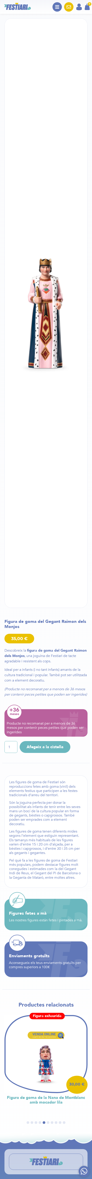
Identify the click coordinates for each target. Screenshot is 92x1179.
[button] (28, 1122)
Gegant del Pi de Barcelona (56, 873)
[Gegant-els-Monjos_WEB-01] (46, 313)
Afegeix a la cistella (45, 747)
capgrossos (53, 815)
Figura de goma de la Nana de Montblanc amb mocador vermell (46, 1100)
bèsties (34, 815)
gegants (20, 815)
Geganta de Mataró (28, 877)
